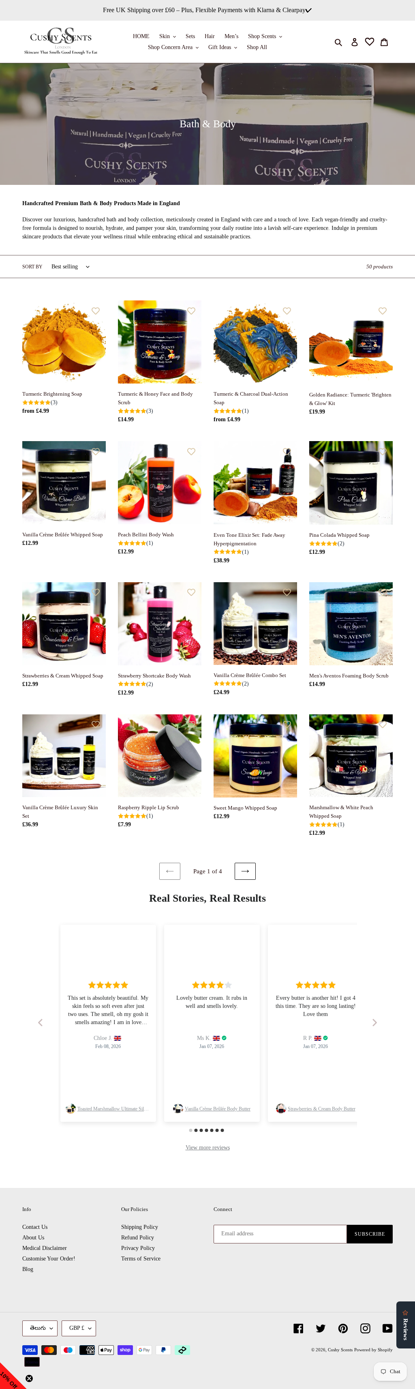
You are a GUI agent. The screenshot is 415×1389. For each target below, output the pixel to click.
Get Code (207, 730)
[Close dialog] (288, 644)
